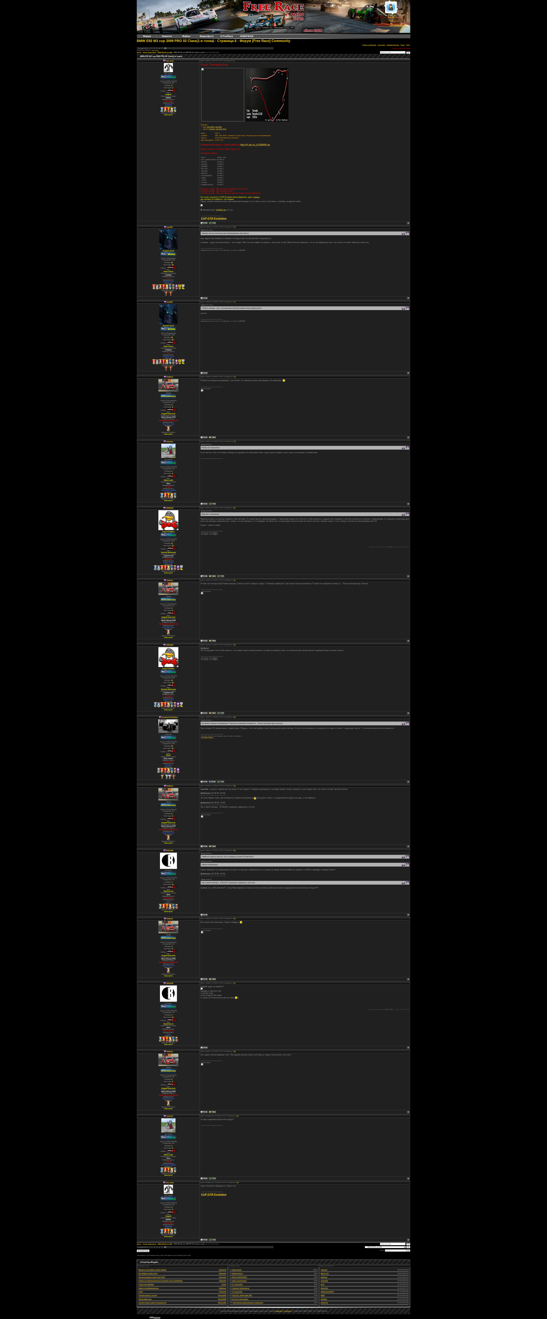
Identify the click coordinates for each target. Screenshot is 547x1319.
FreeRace (287, 1311)
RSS (292, 27)
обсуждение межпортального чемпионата (248, 1302)
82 (235, 645)
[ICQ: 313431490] (220, 576)
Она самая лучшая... (207, 737)
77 (235, 302)
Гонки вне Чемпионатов (240, 1288)
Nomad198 (222, 1295)
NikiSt (323, 1295)
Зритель (391, 17)
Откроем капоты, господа (147, 1295)
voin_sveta (155, 50)
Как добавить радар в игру (148, 1273)
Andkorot (170, 377)
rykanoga (324, 1270)
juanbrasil (324, 1277)
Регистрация (278, 27)
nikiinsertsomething (327, 1292)
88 (235, 1051)
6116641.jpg (221, 210)
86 (235, 918)
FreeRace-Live (267, 27)
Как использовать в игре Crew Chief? (151, 1277)
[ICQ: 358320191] (220, 781)
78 (235, 377)
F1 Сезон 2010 (237, 1284)
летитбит (211, 127)
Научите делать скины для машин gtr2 (152, 1302)
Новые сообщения (369, 45)
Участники (381, 45)
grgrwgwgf (324, 1281)
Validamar (222, 1288)
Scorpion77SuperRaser (170, 717)
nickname (169, 441)
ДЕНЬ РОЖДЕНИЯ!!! (239, 1277)
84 (235, 785)
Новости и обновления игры (148, 1288)
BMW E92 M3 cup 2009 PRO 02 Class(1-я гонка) (189, 52)
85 (235, 850)
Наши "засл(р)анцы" (239, 1281)
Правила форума (392, 45)
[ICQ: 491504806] (212, 223)
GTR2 (140, 1292)
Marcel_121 (325, 1273)
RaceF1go (324, 1302)
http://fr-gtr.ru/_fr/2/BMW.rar (255, 144)
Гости (391, 20)
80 (235, 508)
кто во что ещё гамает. (240, 1299)
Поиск (402, 45)
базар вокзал (236, 1270)
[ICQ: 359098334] (212, 503)
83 (235, 717)
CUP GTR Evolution (213, 218)
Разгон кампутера (144, 1299)
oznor (224, 1284)
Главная (258, 27)
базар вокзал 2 (237, 1273)
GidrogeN (222, 1270)
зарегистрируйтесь (397, 25)
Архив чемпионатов (149, 52)
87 (235, 983)
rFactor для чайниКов (146, 1284)
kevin (322, 1284)
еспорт (212, 129)
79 (235, 441)
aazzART (170, 227)
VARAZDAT (170, 508)
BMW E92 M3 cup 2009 (165, 52)
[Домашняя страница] (212, 781)
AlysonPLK (324, 1288)
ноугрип (218, 127)
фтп (224, 129)
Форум (139, 52)
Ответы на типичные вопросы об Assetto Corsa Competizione (160, 1281)
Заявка (256, 197)
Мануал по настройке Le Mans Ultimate (152, 1270)
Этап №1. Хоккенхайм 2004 (242, 1295)
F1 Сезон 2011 (237, 1292)
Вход (287, 27)
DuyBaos (324, 1299)
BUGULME (169, 850)
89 (238, 1116)
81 (235, 580)
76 (235, 227)
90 (238, 1182)
